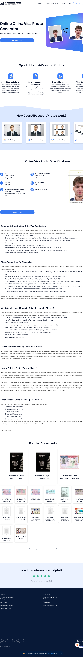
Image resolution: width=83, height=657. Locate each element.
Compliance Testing (6, 608)
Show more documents (43, 550)
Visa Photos (3, 602)
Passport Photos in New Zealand (7, 598)
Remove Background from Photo (50, 598)
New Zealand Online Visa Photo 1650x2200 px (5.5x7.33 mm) (50, 499)
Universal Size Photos (6, 605)
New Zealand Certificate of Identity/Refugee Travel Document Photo (65, 519)
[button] (40, 3)
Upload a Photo (17, 40)
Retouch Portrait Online (50, 605)
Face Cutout (46, 602)
